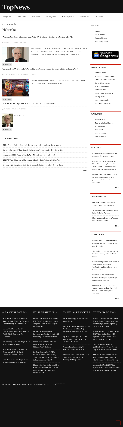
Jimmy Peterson (11, 42)
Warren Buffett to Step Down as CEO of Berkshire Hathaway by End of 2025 (37, 37)
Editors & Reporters (102, 86)
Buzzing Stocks (100, 133)
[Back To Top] (118, 423)
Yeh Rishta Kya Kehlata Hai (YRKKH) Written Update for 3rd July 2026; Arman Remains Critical (105, 347)
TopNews (16, 7)
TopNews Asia (100, 119)
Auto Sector (22, 17)
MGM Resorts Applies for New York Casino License (76, 320)
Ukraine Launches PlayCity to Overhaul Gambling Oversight (73, 348)
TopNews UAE (100, 126)
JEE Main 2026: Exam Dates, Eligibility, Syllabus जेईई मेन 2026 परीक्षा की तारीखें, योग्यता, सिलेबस (33, 165)
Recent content (100, 137)
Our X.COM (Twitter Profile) (105, 79)
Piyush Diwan (10, 109)
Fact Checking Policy (102, 100)
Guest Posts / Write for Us (104, 93)
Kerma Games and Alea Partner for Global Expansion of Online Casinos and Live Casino (104, 243)
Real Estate (36, 17)
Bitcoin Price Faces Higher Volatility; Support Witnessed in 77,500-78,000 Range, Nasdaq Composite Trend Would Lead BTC (46, 369)
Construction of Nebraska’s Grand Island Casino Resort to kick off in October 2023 (40, 69)
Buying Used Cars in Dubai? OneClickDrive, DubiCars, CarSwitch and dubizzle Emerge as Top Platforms (16, 333)
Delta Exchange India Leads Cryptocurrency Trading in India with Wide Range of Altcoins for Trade (46, 334)
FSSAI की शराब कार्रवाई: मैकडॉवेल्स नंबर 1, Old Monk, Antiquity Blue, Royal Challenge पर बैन (32, 145)
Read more (8, 64)
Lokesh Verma (10, 74)
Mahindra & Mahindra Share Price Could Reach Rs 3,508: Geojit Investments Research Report (15, 352)
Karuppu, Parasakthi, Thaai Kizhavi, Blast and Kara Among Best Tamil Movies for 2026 (33, 150)
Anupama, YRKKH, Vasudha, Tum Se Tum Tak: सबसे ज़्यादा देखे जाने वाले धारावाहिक (29, 155)
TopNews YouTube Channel (105, 76)
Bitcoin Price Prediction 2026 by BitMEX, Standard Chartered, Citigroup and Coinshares (44, 344)
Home (4, 24)
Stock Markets (100, 35)
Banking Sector (51, 17)
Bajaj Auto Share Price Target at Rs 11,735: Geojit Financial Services (15, 361)
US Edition (99, 17)
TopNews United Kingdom (104, 123)
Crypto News (84, 17)
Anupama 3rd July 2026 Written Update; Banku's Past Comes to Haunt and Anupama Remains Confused (106, 367)
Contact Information (102, 83)
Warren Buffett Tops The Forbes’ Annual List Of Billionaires (29, 103)
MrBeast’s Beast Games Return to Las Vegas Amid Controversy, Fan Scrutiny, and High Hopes (76, 357)
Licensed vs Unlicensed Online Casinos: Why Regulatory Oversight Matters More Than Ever (104, 277)
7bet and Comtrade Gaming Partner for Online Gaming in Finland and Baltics (105, 254)
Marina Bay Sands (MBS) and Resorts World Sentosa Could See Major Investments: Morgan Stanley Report (76, 328)
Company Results (68, 17)
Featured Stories (101, 38)
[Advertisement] (62, 403)
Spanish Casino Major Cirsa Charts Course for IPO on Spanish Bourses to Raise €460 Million (75, 339)
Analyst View (7, 17)
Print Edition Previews (103, 103)
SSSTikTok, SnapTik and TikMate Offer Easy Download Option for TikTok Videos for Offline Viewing (105, 357)
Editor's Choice (100, 73)
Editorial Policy (100, 90)
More (85, 170)
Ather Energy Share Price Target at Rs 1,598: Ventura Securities (16, 343)
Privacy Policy (100, 97)
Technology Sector (101, 41)
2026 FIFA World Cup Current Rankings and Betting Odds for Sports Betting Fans (31, 160)
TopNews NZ (99, 130)
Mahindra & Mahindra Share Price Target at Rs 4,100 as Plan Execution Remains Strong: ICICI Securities (16, 321)
